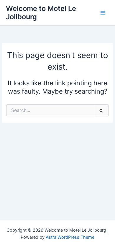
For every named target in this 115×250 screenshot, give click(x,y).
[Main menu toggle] (103, 13)
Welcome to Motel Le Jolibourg (41, 12)
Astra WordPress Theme (70, 237)
